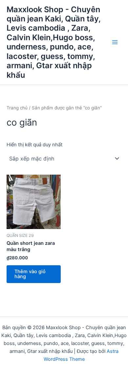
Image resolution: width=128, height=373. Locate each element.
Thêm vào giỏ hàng (30, 274)
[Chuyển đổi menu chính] (114, 42)
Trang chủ (17, 107)
